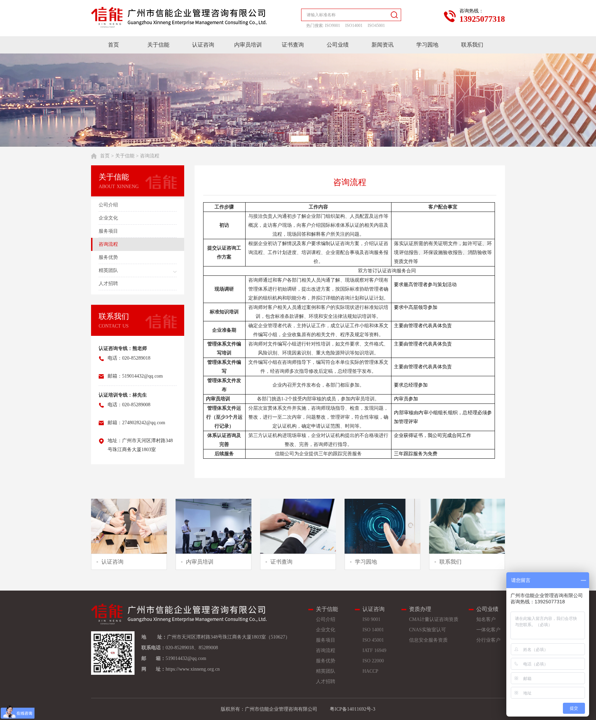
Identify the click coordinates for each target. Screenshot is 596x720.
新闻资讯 (382, 45)
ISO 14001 (373, 629)
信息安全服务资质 (428, 640)
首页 (113, 45)
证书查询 (293, 45)
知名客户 (486, 619)
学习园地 (427, 45)
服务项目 (325, 640)
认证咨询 (203, 45)
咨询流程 (149, 155)
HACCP (370, 671)
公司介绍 (325, 619)
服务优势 (325, 660)
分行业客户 (488, 640)
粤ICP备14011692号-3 (352, 709)
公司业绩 (338, 45)
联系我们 (472, 45)
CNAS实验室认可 (427, 629)
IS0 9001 (371, 619)
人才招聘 (325, 681)
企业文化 (325, 629)
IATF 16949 (374, 650)
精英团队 (325, 671)
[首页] (179, 17)
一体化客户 (488, 629)
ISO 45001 (373, 640)
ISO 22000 (373, 660)
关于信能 (158, 45)
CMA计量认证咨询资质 (433, 619)
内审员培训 (248, 45)
